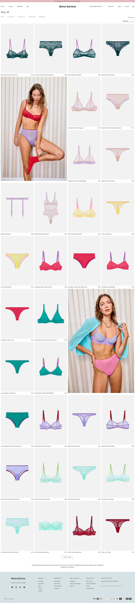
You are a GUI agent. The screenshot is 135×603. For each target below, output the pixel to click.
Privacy (88, 586)
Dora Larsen (11, 598)
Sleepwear (19, 6)
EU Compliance (90, 588)
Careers (40, 588)
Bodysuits (21, 17)
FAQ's (71, 586)
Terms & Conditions (91, 583)
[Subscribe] (122, 584)
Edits (27, 6)
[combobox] (96, 6)
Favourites (56, 588)
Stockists (40, 591)
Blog (39, 586)
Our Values (41, 583)
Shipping (72, 581)
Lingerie (11, 6)
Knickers (11, 17)
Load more (67, 557)
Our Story (40, 581)
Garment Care (58, 586)
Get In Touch (89, 581)
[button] (12, 6)
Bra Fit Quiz (57, 583)
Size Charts (57, 581)
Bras (2, 17)
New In (3, 6)
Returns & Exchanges (75, 583)
